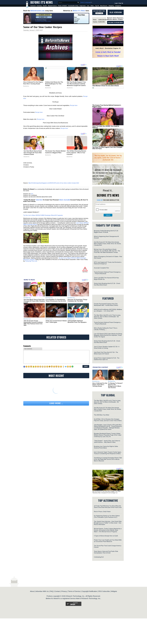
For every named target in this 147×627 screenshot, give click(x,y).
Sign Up (121, 3)
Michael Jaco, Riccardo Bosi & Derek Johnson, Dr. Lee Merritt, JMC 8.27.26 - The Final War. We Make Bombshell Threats (107, 251)
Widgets (114, 591)
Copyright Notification (89, 591)
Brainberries (26, 156)
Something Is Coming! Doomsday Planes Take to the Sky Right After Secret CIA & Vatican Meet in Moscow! (108, 459)
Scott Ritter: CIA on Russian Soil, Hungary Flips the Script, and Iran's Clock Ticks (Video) (108, 419)
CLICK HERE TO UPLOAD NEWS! (115, 22)
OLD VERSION (116, 12)
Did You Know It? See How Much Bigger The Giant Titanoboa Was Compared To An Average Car (106, 492)
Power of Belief (62, 5)
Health (45, 5)
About (32, 591)
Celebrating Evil (99, 557)
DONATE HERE (99, 13)
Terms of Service (74, 591)
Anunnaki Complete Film (101, 268)
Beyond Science (52, 5)
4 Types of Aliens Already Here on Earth (106, 536)
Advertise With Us (42, 591)
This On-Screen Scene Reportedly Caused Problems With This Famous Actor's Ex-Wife (33, 323)
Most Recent (103, 5)
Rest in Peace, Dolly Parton (102, 511)
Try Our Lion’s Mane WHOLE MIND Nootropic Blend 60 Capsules (43, 215)
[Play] (108, 36)
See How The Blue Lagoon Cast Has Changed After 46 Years (107, 148)
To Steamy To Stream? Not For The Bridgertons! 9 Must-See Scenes (115, 385)
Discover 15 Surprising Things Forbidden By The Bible (77, 300)
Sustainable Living (73, 5)
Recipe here (73, 105)
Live (88, 5)
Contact (57, 591)
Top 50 (97, 5)
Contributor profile (39, 21)
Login (116, 3)
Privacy (64, 591)
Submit (108, 215)
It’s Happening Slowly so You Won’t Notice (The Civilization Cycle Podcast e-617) (107, 516)
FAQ (51, 591)
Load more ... (56, 403)
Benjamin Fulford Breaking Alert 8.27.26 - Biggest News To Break (106, 231)
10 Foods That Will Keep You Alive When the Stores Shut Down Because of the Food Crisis (108, 506)
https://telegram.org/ (116, 173)
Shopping (111, 5)
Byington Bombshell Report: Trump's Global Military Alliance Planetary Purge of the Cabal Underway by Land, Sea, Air (107, 435)
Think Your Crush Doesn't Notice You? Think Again (56, 321)
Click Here (39, 200)
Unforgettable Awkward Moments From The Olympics (77, 321)
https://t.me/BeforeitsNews (101, 179)
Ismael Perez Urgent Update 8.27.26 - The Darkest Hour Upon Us (106, 358)
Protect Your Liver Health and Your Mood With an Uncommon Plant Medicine (108, 540)
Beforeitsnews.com (38, 11)
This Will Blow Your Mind (101, 415)
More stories (48, 21)
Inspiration (83, 5)
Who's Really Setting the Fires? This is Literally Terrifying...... (105, 328)
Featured (32, 5)
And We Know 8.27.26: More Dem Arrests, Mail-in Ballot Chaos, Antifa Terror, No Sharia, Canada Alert (107, 243)
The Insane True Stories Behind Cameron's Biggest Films (55, 151)
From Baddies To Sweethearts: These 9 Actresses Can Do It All (56, 300)
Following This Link (31, 261)
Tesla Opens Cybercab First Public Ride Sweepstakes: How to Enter (106, 552)
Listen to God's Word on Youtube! (108, 52)
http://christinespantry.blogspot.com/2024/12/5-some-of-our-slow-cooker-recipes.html (53, 183)
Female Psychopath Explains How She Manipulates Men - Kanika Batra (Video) (106, 304)
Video (92, 5)
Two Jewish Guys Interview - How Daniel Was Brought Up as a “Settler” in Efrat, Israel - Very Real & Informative (108, 523)
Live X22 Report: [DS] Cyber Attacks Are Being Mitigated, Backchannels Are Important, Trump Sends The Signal (108, 335)
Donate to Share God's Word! (108, 56)
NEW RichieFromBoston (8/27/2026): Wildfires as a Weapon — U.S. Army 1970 (108, 310)
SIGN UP (100, 200)
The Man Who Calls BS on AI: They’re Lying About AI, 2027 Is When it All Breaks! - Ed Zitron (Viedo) (107, 316)
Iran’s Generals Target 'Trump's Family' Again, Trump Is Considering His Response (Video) (107, 452)
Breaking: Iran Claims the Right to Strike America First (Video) (106, 447)
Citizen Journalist (64, 200)
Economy (39, 5)
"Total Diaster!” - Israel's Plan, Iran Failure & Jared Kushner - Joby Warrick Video (107, 441)
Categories (118, 5)
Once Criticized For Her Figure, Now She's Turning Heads (99, 384)
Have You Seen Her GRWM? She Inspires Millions (105, 127)
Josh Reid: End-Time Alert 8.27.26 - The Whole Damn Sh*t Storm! (106, 353)
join (32, 193)
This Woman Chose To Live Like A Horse (105, 86)
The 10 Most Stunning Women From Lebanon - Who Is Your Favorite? (76, 152)
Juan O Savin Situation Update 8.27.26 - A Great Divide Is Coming (106, 347)
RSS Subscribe (104, 591)
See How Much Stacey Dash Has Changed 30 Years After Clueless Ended (33, 152)
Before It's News (41, 2)
